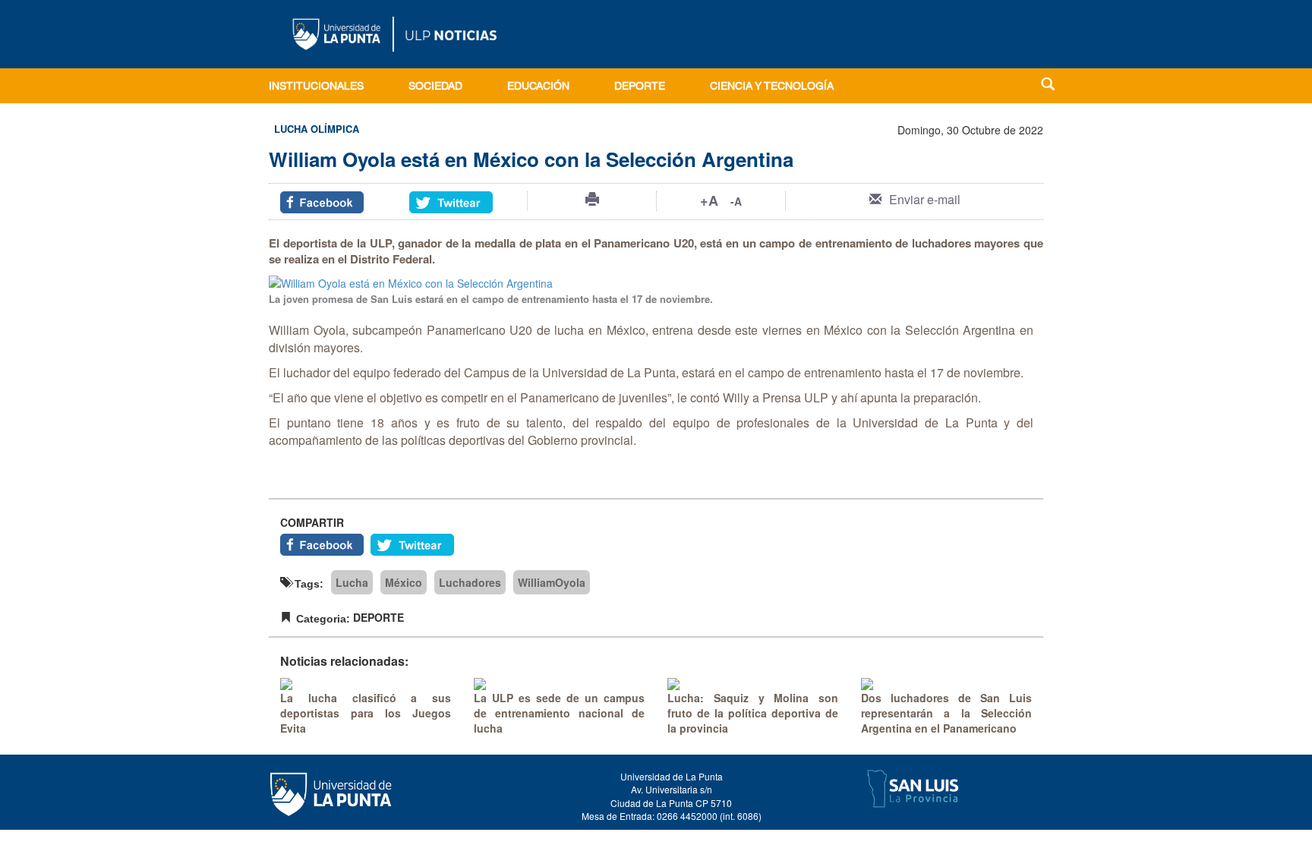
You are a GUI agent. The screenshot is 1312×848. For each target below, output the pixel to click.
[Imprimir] (592, 199)
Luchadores (470, 582)
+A (709, 200)
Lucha (352, 582)
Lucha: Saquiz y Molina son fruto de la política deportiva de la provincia (752, 713)
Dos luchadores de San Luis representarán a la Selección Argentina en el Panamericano (946, 713)
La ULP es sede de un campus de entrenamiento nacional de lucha (559, 713)
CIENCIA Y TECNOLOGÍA (772, 87)
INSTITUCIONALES (316, 87)
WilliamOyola (551, 582)
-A (736, 201)
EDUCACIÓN (538, 87)
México (403, 582)
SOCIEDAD (435, 87)
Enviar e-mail (924, 199)
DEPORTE (639, 87)
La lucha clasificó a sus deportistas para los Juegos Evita (365, 713)
